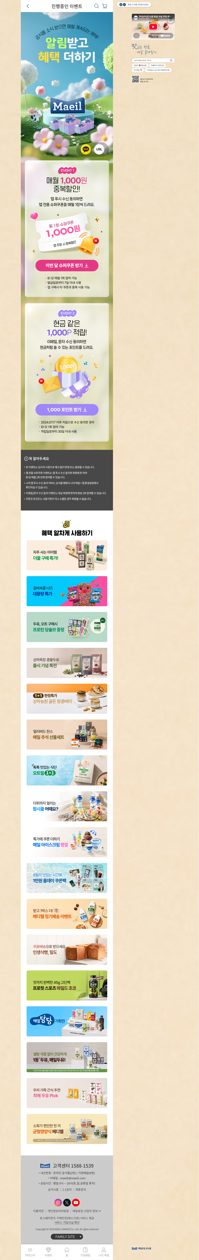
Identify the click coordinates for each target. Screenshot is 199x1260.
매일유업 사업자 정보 (85, 1211)
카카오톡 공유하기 (86, 149)
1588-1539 (82, 1165)
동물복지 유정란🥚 (157, 65)
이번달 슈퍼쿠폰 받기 (67, 265)
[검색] (96, 6)
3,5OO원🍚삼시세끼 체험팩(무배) (158, 70)
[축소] (124, 4)
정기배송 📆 (138, 70)
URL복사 (99, 149)
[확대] (120, 4)
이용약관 (38, 1211)
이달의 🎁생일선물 (140, 65)
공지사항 (53, 1189)
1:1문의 (67, 1189)
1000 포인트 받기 (67, 410)
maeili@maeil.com (72, 1178)
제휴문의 (80, 1189)
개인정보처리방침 (58, 1211)
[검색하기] (171, 60)
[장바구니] (104, 6)
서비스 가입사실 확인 (67, 1222)
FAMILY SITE (65, 1236)
